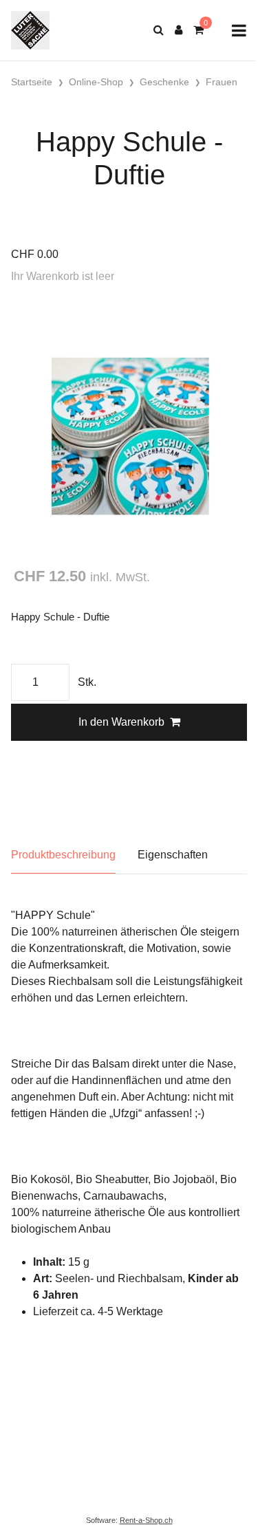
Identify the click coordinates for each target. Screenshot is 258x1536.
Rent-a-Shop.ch (146, 1520)
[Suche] (158, 30)
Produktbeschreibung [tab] (63, 855)
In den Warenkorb (121, 722)
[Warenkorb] (198, 30)
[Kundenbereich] (178, 30)
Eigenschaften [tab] (173, 855)
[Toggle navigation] (239, 31)
